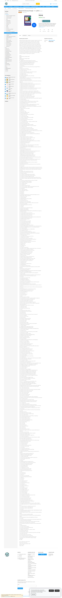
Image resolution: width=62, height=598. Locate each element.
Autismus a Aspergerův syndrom (10, 15)
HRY (5, 66)
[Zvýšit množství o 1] (41, 20)
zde (41, 592)
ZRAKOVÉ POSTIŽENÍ (8, 54)
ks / (42, 554)
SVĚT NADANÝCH (7, 53)
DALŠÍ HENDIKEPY (7, 56)
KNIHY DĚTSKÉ (7, 63)
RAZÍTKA (6, 13)
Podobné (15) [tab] (24, 35)
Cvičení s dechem (8, 18)
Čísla (7, 19)
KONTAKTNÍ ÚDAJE (30, 558)
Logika (7, 25)
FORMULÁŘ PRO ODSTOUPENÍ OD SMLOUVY (32, 566)
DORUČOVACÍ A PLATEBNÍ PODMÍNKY (30, 0)
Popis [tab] (20, 35)
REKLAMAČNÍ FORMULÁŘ (31, 562)
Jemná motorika (8, 23)
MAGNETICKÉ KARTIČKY (8, 59)
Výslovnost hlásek (8, 43)
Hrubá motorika (8, 21)
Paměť (7, 26)
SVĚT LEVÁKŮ (7, 52)
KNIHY (6, 62)
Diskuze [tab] (29, 35)
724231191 (20, 555)
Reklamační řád (30, 561)
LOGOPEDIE (6, 14)
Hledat (38, 3)
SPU (5, 47)
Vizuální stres (7, 48)
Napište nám (29, 572)
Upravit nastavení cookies (25, 596)
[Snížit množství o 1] (41, 21)
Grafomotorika (8, 20)
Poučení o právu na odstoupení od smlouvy (32, 564)
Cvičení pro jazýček (9, 16)
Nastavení (33, 594)
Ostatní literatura (9, 34)
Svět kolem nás (8, 42)
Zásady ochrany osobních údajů (31, 574)
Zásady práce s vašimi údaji (31, 569)
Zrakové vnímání (8, 45)
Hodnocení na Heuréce (31, 577)
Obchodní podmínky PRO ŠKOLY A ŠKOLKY (31, 556)
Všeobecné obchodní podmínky (31, 560)
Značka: (24, 12)
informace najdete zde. (7, 596)
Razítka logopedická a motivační (11, 36)
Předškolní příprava (9, 37)
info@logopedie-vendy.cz (22, 554)
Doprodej (6, 70)
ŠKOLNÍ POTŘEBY (7, 64)
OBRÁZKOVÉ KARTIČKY (8, 61)
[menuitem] (6, 6)
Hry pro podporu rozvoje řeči (11, 31)
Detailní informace (41, 27)
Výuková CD (7, 46)
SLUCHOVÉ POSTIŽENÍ (8, 51)
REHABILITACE (7, 58)
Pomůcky (8, 35)
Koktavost (7, 24)
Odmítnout (51, 590)
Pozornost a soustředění (9, 29)
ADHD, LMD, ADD (7, 50)
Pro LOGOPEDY (8, 30)
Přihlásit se (20, 588)
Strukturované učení (9, 41)
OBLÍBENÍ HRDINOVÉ (8, 68)
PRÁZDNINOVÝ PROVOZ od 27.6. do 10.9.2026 (31, 576)
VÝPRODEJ (6, 69)
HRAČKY (6, 67)
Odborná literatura (9, 32)
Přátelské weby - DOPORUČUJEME (51, 554)
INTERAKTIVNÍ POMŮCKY (8, 57)
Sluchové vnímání (8, 40)
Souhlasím (57, 590)
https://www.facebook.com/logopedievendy (22, 559)
